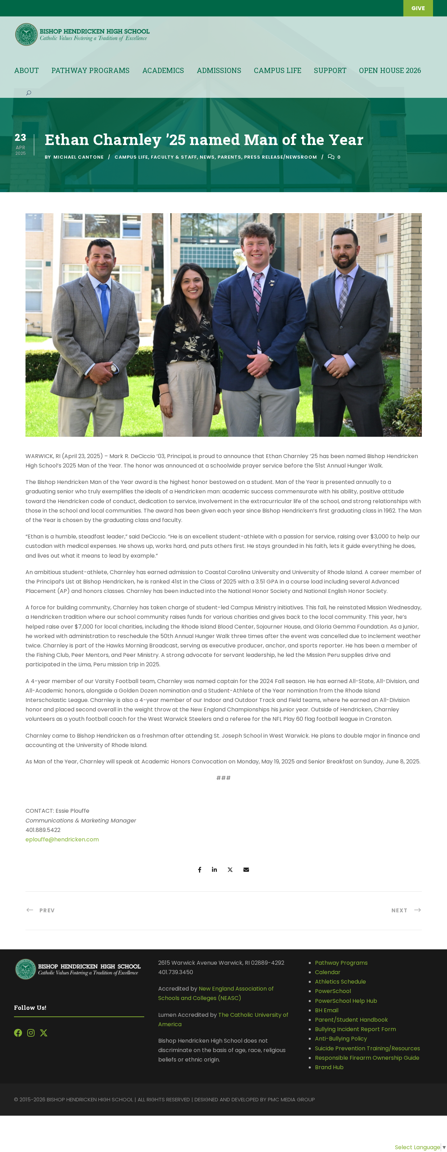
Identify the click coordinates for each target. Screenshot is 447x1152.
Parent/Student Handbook (351, 1020)
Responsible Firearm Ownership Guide (367, 1058)
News (207, 157)
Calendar (327, 972)
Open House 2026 (390, 70)
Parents (229, 157)
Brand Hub (329, 1067)
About (26, 70)
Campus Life (277, 70)
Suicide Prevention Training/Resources (367, 1048)
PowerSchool (333, 991)
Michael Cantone (78, 157)
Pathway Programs (90, 70)
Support (330, 70)
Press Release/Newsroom (280, 157)
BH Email (326, 1010)
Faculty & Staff (174, 157)
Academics (163, 70)
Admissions (219, 70)
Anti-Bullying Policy (341, 1039)
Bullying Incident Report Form (355, 1029)
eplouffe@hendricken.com (62, 839)
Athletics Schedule (341, 982)
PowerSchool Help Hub (346, 1001)
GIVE (418, 8)
